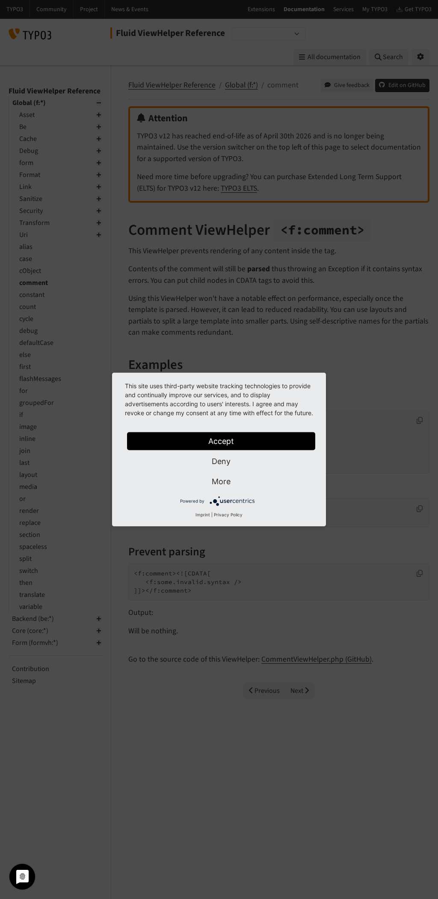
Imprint (202, 514)
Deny (221, 461)
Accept (221, 441)
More (221, 481)
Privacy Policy (228, 514)
